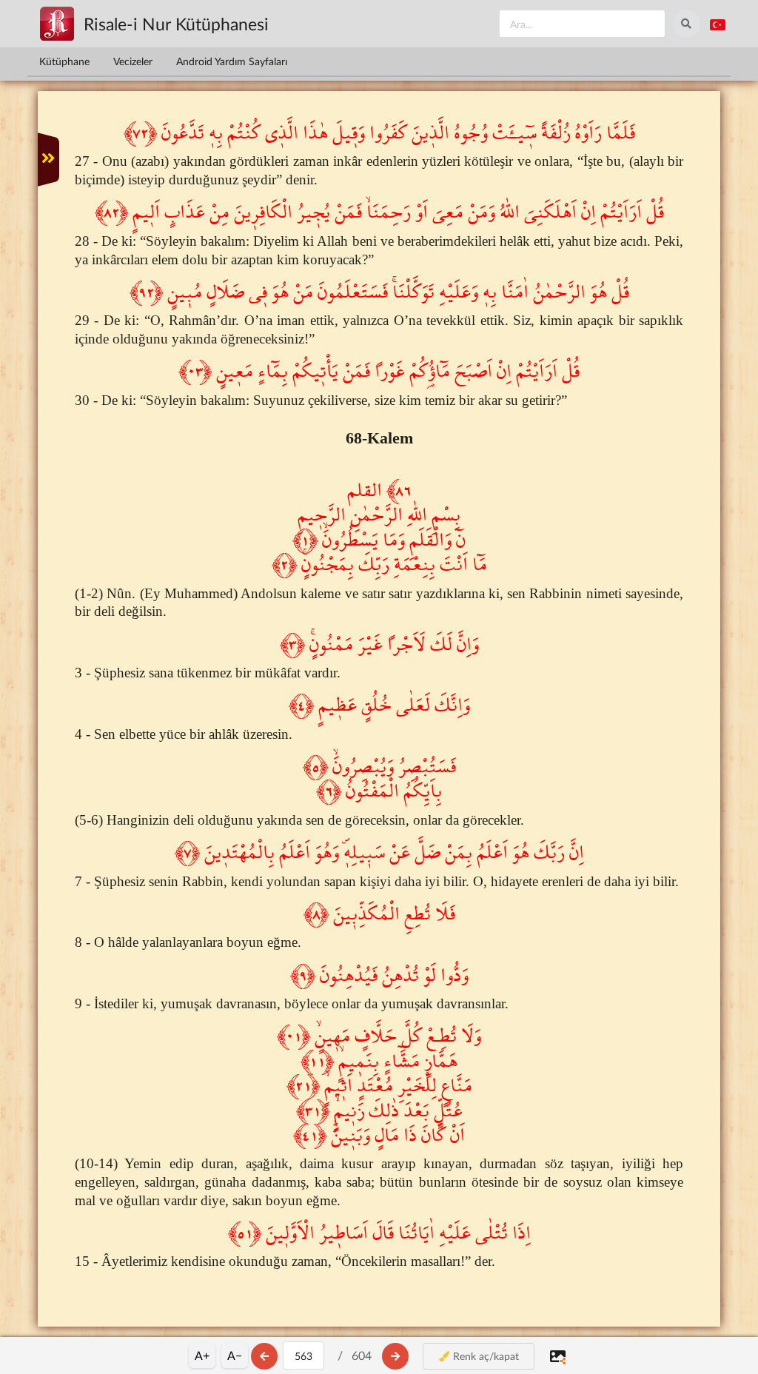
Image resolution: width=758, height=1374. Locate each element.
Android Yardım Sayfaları (231, 61)
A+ (202, 1355)
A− (234, 1355)
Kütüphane (64, 61)
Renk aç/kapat (484, 1356)
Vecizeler (132, 61)
